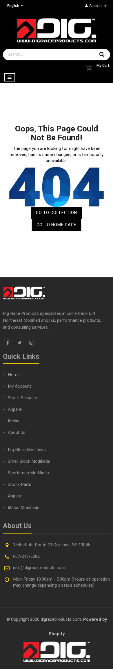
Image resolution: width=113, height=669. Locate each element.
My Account (19, 386)
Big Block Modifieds (27, 450)
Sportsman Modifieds (28, 473)
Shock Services (22, 398)
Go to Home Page (56, 225)
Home (14, 374)
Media (13, 421)
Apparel (15, 409)
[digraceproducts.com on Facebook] (7, 342)
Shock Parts (19, 484)
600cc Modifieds (23, 507)
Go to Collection (56, 213)
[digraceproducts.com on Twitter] (19, 342)
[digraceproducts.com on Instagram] (31, 342)
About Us (16, 432)
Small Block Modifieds (29, 461)
